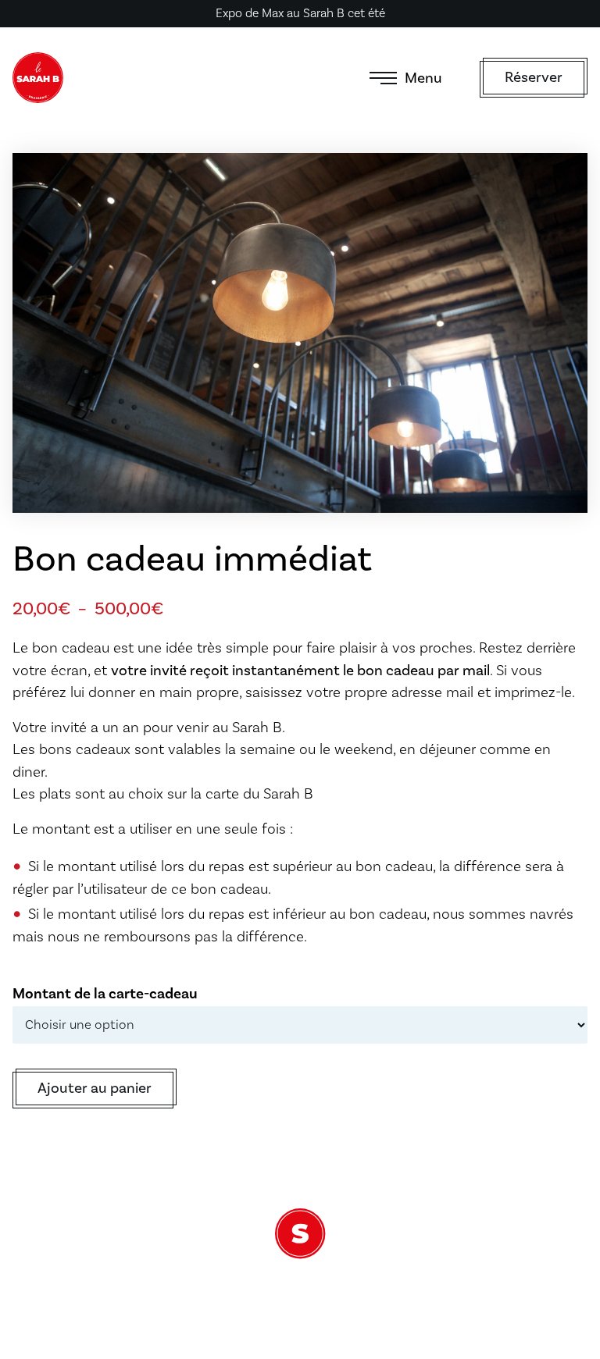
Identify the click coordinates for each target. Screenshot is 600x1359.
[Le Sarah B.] (37, 77)
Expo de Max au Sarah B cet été (300, 13)
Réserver (533, 77)
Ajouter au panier (95, 1088)
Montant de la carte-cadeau (105, 994)
